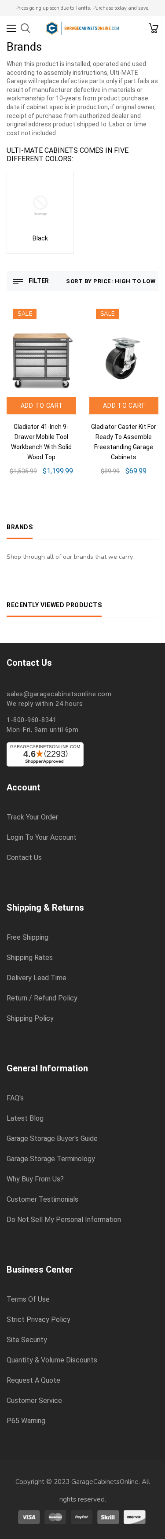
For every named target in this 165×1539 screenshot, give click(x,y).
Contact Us (24, 857)
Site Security (27, 1339)
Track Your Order (32, 817)
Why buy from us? (35, 1179)
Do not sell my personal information (64, 1219)
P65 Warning (26, 1421)
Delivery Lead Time (36, 978)
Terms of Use (28, 1299)
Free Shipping (27, 937)
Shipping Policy (30, 1018)
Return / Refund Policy (42, 998)
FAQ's (15, 1098)
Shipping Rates (30, 957)
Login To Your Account (42, 837)
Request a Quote (33, 1380)
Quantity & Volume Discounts (52, 1360)
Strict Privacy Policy (38, 1319)
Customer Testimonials (42, 1199)
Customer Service (34, 1400)
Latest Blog (25, 1118)
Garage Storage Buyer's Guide (52, 1138)
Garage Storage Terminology (51, 1159)
